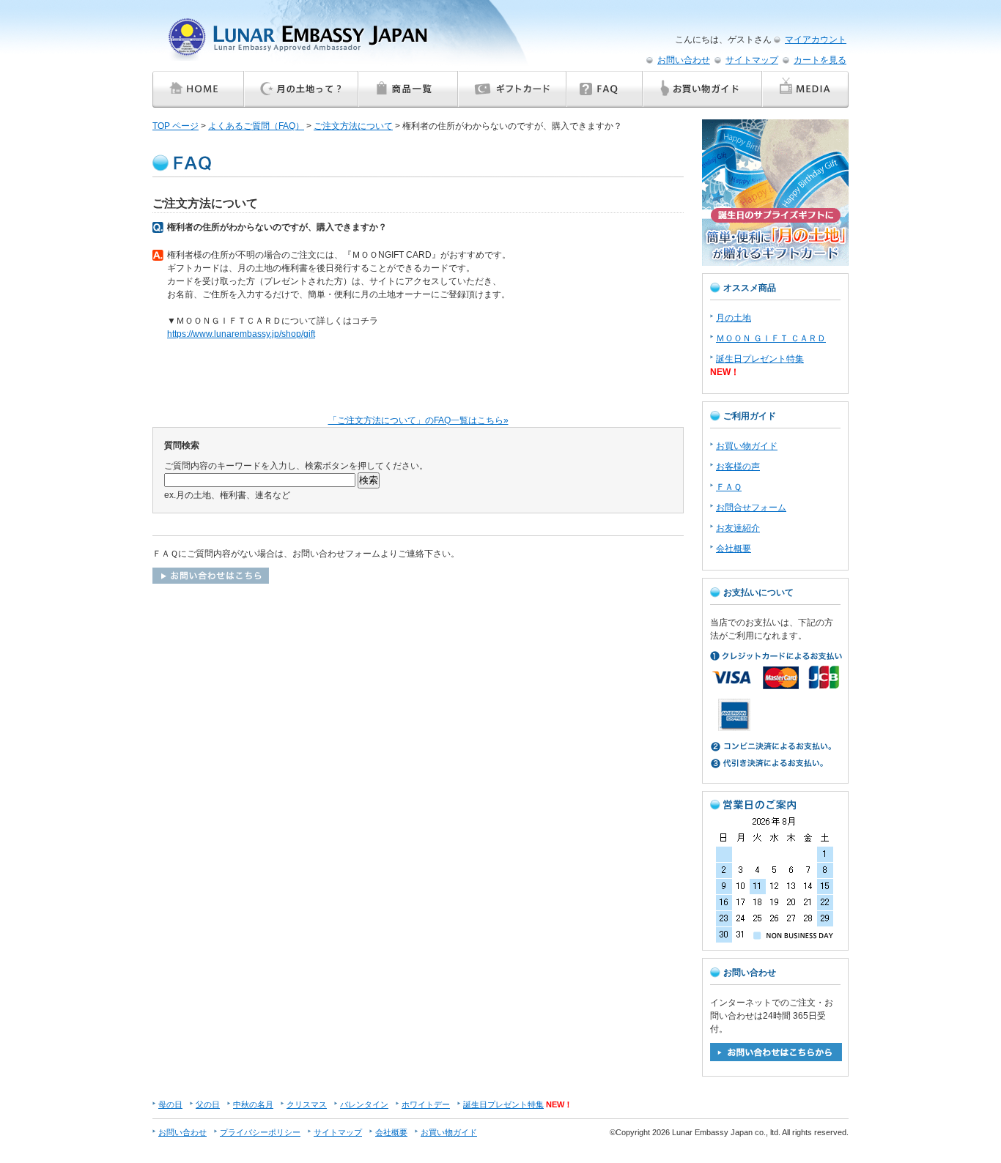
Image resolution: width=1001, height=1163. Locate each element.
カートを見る (820, 60)
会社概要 (733, 548)
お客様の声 (738, 466)
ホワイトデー (426, 1104)
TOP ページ (175, 126)
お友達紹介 (738, 528)
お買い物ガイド (746, 446)
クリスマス (307, 1104)
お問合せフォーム (751, 507)
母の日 (170, 1104)
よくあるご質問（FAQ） (256, 126)
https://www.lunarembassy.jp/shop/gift (241, 334)
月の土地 (733, 318)
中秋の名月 (253, 1104)
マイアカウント (815, 39)
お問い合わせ (683, 60)
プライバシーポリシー (260, 1132)
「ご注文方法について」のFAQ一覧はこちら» (418, 420)
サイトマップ (751, 60)
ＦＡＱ (729, 487)
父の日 (208, 1104)
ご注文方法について (353, 126)
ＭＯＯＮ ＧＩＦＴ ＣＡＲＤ (771, 338)
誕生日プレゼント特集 (760, 359)
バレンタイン (364, 1104)
